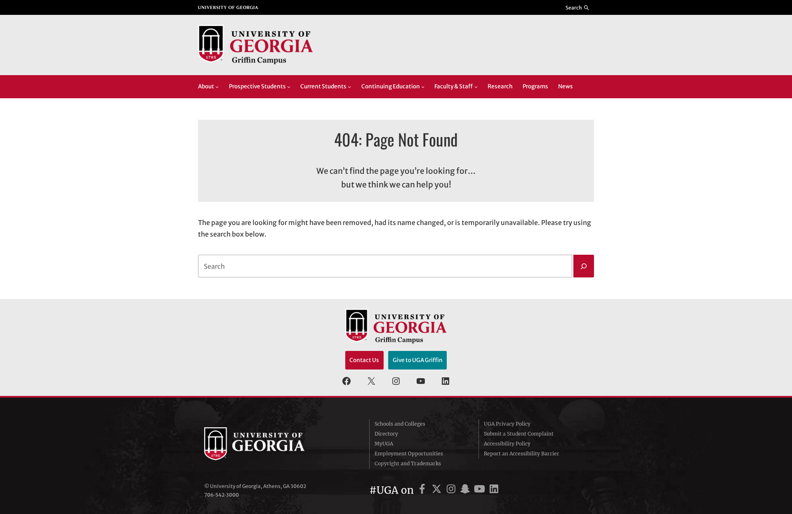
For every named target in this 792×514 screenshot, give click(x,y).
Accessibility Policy (507, 444)
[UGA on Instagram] (452, 490)
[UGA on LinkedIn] (494, 490)
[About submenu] (217, 86)
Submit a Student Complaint (519, 434)
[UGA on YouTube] (481, 490)
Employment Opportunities (409, 453)
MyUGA (384, 444)
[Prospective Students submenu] (288, 86)
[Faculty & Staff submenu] (476, 86)
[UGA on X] (438, 490)
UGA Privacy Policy (507, 424)
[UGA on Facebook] (423, 490)
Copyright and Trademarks (408, 463)
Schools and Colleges (400, 424)
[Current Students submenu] (349, 86)
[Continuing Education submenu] (422, 86)
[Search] (583, 266)
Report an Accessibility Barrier (521, 453)
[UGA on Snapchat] (466, 490)
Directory (386, 434)
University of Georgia (266, 443)
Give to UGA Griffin (418, 360)
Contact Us (364, 360)
